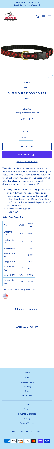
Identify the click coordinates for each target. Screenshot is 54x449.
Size (26, 132)
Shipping (18, 113)
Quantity (27, 119)
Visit (27, 377)
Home (26, 87)
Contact (27, 409)
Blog (27, 391)
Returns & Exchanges (27, 414)
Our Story (27, 386)
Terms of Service (27, 423)
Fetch (27, 405)
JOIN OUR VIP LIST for (26, 431)
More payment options (27, 161)
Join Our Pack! (27, 395)
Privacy (27, 418)
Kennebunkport (26, 382)
